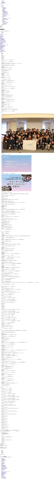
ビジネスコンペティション (3, 41)
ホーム (2, 458)
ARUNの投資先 (2, 39)
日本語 (2, 5)
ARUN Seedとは (3, 462)
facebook (2, 450)
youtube (2, 452)
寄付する (1, 26)
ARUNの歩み (1, 36)
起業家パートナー (2, 43)
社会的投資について (2, 38)
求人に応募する (2, 50)
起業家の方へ (1, 47)
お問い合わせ (1, 34)
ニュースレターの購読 (2, 51)
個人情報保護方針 (4, 459)
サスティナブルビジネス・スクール (6, 471)
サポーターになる (4, 475)
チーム (1, 37)
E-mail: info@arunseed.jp (2, 449)
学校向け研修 (1, 45)
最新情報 (3, 461)
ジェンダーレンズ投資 (4, 467)
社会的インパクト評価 (2, 40)
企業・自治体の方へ (4, 2)
